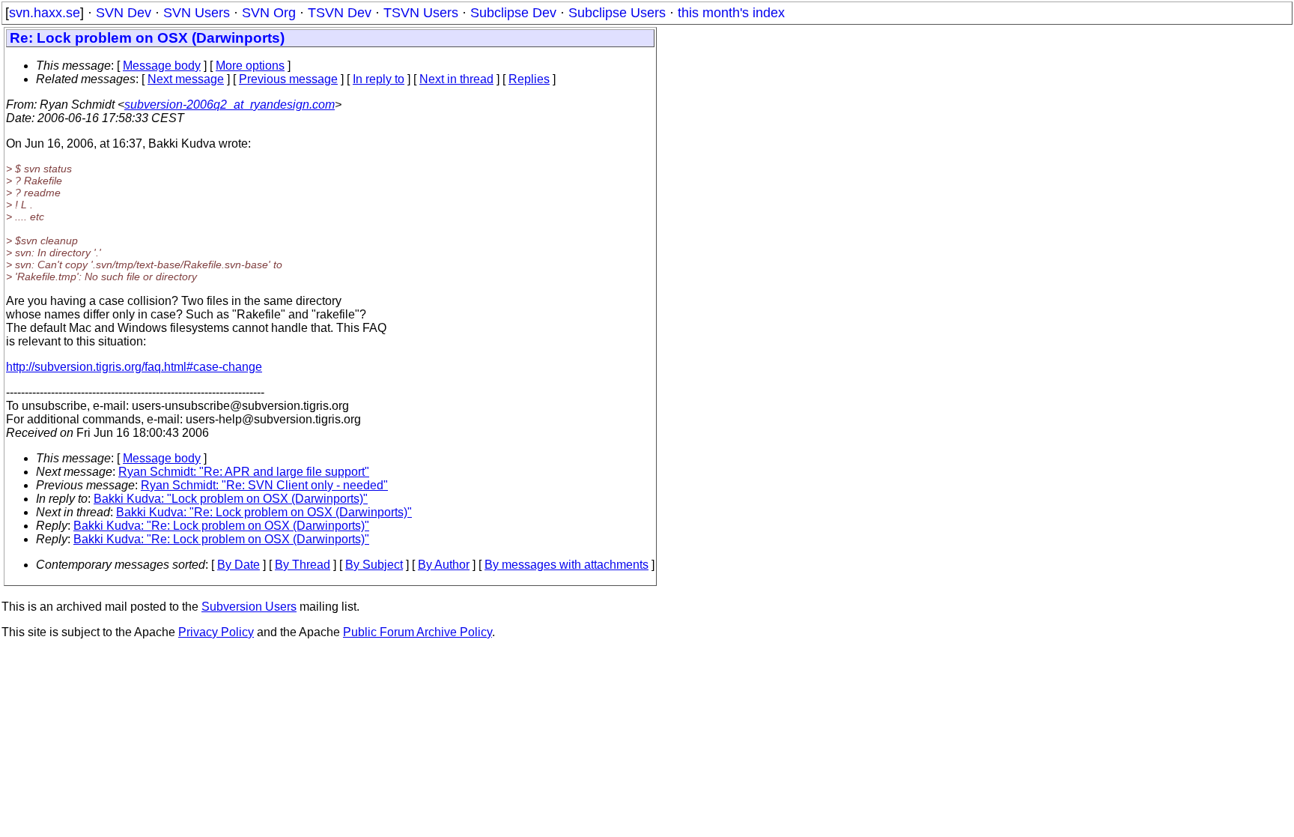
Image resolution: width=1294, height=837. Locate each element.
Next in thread (456, 79)
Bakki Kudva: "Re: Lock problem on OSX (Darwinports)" (264, 512)
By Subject (374, 564)
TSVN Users (420, 12)
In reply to (378, 79)
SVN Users (196, 12)
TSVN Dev (339, 12)
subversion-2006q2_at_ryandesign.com (229, 104)
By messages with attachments (566, 564)
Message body (162, 65)
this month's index (731, 12)
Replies (529, 79)
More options (250, 65)
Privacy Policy (216, 632)
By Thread (302, 564)
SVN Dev (123, 12)
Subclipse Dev (513, 12)
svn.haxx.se (44, 12)
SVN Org (269, 12)
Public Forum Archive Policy (417, 632)
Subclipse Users (617, 12)
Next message (186, 79)
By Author (444, 564)
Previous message (288, 79)
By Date (238, 564)
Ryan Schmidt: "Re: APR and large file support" (243, 471)
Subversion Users (249, 606)
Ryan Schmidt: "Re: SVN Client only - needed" (264, 485)
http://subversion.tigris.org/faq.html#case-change (134, 366)
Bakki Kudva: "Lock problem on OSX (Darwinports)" (231, 498)
